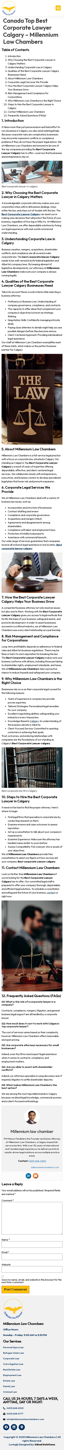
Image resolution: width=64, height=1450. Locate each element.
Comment (8, 1200)
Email (5, 1252)
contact (51, 892)
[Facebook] (6, 1427)
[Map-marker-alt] (22, 1427)
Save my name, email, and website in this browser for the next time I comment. (32, 1280)
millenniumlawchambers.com (45, 1167)
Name (6, 1239)
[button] (58, 8)
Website (6, 1264)
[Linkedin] (28, 1176)
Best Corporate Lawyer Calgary (21, 214)
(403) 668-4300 (37, 1160)
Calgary (34, 721)
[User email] (35, 1176)
